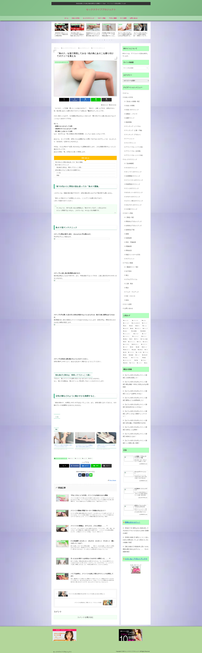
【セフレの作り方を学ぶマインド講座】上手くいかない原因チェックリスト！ (135, 413)
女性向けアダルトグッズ (134, 225)
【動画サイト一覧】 (132, 267)
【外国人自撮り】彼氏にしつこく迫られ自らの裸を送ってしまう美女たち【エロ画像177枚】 (136, 540)
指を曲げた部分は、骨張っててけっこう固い (69, 167)
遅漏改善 (129, 246)
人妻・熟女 (129, 283)
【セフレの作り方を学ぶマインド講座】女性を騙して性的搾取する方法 (135, 422)
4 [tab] (97, 40)
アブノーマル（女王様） (134, 151)
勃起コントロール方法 (133, 254)
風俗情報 (129, 122)
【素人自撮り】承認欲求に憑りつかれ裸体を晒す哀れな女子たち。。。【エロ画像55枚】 (136, 549)
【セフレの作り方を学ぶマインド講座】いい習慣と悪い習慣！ (135, 442)
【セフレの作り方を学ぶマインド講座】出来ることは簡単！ (135, 428)
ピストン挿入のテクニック (134, 201)
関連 (58, 175)
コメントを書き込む (85, 617)
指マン (91, 458)
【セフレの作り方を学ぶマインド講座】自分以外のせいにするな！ (135, 406)
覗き (127, 287)
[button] (107, 99)
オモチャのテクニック (133, 196)
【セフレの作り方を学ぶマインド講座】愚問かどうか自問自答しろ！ (135, 399)
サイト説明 (127, 304)
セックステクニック (130, 159)
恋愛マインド (130, 118)
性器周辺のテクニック (133, 184)
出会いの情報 (130, 105)
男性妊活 (129, 250)
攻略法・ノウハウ (131, 114)
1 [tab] (90, 40)
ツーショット (130, 138)
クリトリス (78, 458)
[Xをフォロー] (83, 475)
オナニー (72, 458)
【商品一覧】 (130, 217)
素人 (127, 275)
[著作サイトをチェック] (80, 475)
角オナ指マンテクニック (62, 164)
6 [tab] (102, 40)
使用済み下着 (130, 230)
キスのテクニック (131, 167)
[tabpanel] (61, 30)
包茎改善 (129, 238)
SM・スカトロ (130, 296)
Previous (52, 30)
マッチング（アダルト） (134, 134)
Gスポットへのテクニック (134, 192)
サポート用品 (128, 213)
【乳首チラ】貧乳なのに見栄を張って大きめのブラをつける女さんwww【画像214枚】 (136, 530)
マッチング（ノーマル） (134, 126)
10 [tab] (111, 40)
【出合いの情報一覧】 (133, 101)
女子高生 (129, 271)
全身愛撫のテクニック (133, 176)
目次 (83, 158)
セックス (85, 458)
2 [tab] (93, 40)
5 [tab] (100, 40)
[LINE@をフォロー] (90, 475)
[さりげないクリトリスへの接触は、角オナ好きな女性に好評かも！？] (85, 437)
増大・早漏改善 (131, 242)
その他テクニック (131, 209)
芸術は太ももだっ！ (132, 522)
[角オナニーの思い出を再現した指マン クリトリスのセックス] (64, 437)
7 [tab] (104, 40)
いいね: (59, 172)
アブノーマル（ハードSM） (135, 155)
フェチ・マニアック (132, 292)
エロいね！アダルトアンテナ (136, 559)
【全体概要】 (130, 163)
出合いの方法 (128, 97)
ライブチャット (131, 143)
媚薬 (127, 234)
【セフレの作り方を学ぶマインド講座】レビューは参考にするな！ (135, 392)
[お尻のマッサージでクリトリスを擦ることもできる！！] (106, 437)
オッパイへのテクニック (134, 172)
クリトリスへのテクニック (61, 458)
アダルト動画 (128, 263)
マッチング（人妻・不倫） (134, 130)
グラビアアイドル (131, 279)
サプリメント (130, 258)
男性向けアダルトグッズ (134, 221)
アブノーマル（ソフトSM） (135, 147)
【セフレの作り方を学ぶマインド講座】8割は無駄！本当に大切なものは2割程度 (136, 384)
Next (149, 30)
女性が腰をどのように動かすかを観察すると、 (68, 170)
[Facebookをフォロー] (87, 475)
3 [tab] (95, 40)
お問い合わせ (128, 308)
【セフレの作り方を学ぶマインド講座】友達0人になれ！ (135, 435)
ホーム (126, 93)
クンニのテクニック (132, 188)
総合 (127, 300)
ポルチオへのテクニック (134, 205)
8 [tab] (107, 40)
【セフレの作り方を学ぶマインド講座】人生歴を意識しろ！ (135, 376)
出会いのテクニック (132, 109)
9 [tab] (109, 40)
